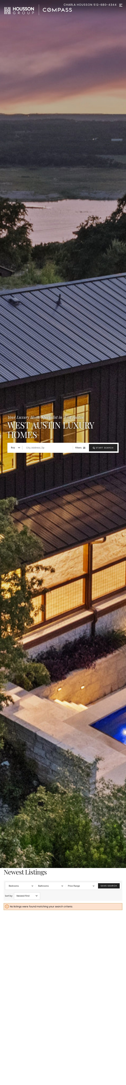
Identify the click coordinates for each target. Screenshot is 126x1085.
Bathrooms (43, 886)
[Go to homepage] (41, 10)
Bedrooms (14, 886)
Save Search (109, 885)
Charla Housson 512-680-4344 (90, 4)
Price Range (74, 886)
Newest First (23, 895)
